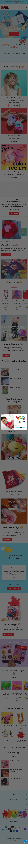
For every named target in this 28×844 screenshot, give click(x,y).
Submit (20, 427)
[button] (25, 841)
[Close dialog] (25, 414)
